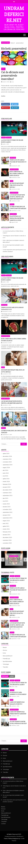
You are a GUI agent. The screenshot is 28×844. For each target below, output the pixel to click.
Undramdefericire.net (14, 14)
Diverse (3, 137)
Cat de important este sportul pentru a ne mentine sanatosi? (17, 197)
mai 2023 (5, 501)
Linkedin (15, 107)
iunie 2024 (6, 473)
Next (25, 560)
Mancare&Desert (14, 169)
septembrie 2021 (7, 518)
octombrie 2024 (7, 462)
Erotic (3, 69)
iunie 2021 (6, 523)
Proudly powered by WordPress (14, 836)
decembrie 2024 (7, 456)
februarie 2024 (7, 484)
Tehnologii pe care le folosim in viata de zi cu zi (18, 162)
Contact (3, 823)
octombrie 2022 (7, 509)
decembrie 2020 (7, 537)
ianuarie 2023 (6, 506)
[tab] (5, 676)
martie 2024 (6, 481)
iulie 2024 (5, 470)
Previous (3, 560)
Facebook (6, 104)
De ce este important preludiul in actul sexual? (17, 185)
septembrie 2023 (7, 495)
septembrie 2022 (7, 512)
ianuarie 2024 (6, 487)
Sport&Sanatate (14, 192)
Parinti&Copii (13, 214)
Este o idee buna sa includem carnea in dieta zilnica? (17, 173)
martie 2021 (6, 529)
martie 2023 (6, 504)
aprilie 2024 (6, 478)
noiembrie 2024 (7, 459)
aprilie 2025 (6, 453)
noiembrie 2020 (7, 540)
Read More (3, 96)
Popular (5, 676)
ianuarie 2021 (6, 534)
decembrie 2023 (7, 490)
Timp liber (9, 137)
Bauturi (5, 647)
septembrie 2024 (7, 464)
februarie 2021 (7, 532)
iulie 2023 (5, 498)
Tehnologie (12, 157)
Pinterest (6, 107)
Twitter (15, 104)
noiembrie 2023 (7, 492)
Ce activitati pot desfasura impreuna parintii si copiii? (17, 218)
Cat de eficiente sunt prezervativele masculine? (12, 76)
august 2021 (6, 520)
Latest (12, 676)
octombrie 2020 (7, 543)
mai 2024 (5, 476)
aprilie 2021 (6, 526)
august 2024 (6, 467)
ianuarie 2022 (6, 515)
